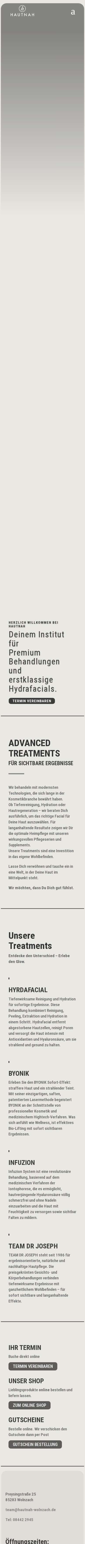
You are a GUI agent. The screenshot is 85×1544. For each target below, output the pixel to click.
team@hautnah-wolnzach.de (30, 1509)
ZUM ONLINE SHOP (29, 1405)
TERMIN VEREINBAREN (33, 1366)
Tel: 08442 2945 (19, 1519)
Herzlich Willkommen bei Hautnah (33, 624)
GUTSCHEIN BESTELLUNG (35, 1444)
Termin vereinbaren (31, 701)
